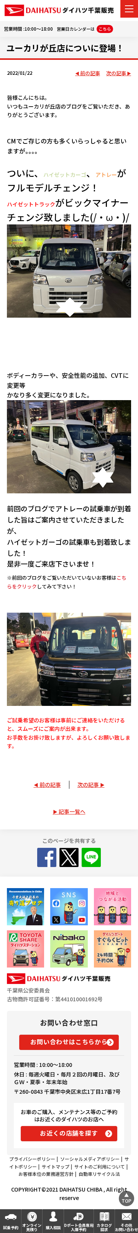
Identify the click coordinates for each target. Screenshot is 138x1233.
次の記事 (116, 73)
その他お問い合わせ (126, 1227)
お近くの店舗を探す (69, 1132)
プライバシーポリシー (32, 1159)
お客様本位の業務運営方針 (46, 1173)
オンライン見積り (31, 1227)
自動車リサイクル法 (99, 1173)
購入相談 (53, 1227)
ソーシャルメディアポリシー (90, 1159)
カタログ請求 (104, 1227)
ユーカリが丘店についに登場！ (65, 47)
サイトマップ (55, 1166)
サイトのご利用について (99, 1166)
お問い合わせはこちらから (69, 1041)
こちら (105, 29)
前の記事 (90, 73)
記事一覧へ (72, 811)
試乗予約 (10, 1227)
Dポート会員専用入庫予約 (79, 1227)
